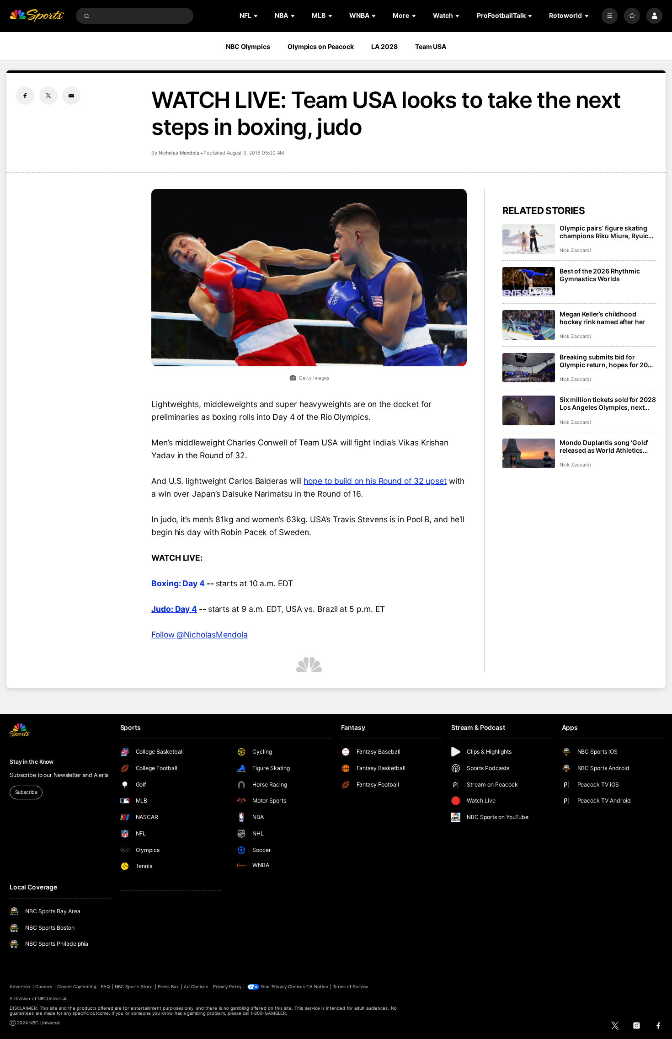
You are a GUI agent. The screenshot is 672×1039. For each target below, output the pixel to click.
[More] (610, 16)
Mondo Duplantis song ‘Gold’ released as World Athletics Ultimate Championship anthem (604, 446)
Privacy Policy (227, 986)
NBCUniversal (51, 998)
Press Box (168, 986)
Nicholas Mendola (179, 153)
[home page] (37, 15)
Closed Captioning (76, 986)
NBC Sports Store (134, 986)
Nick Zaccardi (575, 250)
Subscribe (26, 792)
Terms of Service (350, 986)
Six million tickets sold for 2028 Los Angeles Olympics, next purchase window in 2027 (608, 403)
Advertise (20, 986)
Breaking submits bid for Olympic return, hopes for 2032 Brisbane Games (608, 361)
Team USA (430, 46)
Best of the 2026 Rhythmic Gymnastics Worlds (600, 275)
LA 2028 (384, 46)
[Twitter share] (48, 95)
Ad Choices (196, 986)
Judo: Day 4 (174, 609)
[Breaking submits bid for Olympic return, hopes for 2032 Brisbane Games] (528, 368)
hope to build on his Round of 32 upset (375, 481)
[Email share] (71, 95)
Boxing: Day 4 (179, 583)
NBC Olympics (248, 46)
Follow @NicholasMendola (199, 634)
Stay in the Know (31, 761)
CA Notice (317, 986)
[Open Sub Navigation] (256, 16)
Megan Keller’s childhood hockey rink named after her (602, 318)
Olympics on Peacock (321, 46)
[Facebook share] (25, 95)
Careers (43, 986)
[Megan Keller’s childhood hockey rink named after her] (528, 325)
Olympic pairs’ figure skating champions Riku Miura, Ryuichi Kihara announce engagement (607, 232)
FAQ (105, 986)
